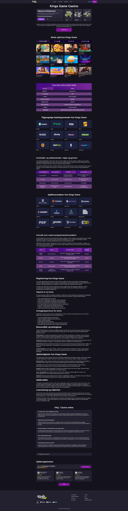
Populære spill (42, 41)
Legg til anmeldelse (85, 466)
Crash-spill (70, 41)
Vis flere (63, 484)
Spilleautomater (84, 41)
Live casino (56, 41)
